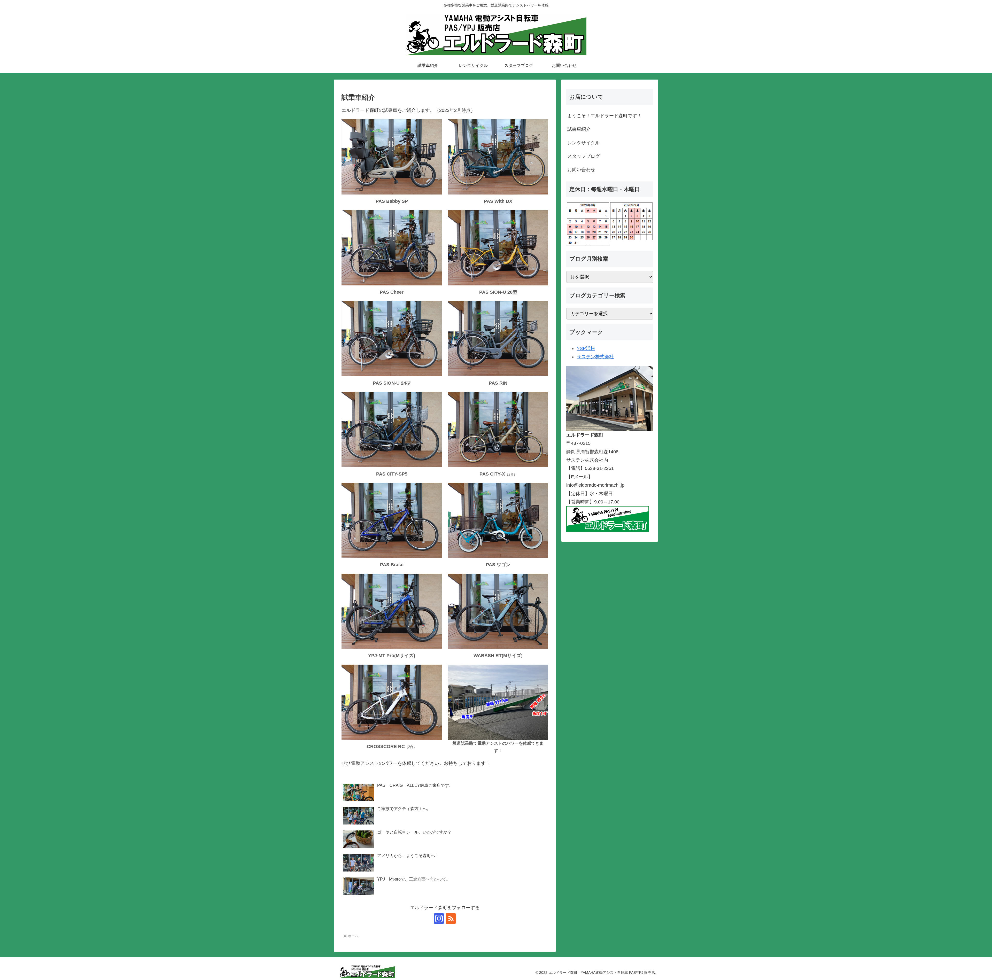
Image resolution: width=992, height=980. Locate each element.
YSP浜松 (586, 348)
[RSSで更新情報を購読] (451, 918)
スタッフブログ (583, 156)
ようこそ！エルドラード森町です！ (604, 115)
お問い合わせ (581, 169)
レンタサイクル (583, 142)
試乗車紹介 (579, 129)
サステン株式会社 (595, 356)
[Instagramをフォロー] (439, 918)
